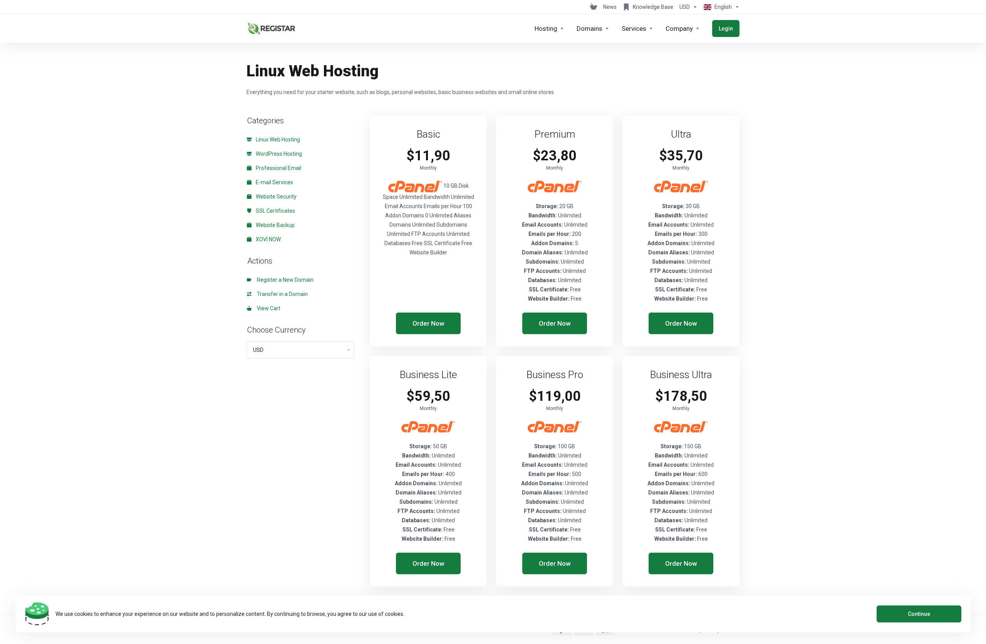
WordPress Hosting (278, 154)
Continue (919, 614)
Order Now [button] (428, 323)
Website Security (276, 196)
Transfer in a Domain (281, 294)
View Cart (267, 308)
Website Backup (275, 225)
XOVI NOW (268, 239)
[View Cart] (593, 7)
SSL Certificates (275, 211)
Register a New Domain (284, 280)
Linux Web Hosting (277, 139)
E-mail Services (274, 182)
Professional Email (278, 168)
